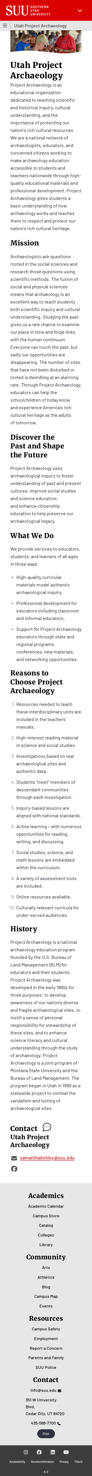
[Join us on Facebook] (39, 1452)
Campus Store (46, 1215)
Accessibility (17, 1461)
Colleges (46, 1234)
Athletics (46, 1277)
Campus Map (46, 1296)
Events (46, 1305)
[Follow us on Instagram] (26, 1452)
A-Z (46, 1471)
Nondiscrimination (42, 1461)
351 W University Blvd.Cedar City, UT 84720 (45, 1406)
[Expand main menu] (80, 10)
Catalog (46, 1225)
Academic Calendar (46, 1206)
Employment (46, 1338)
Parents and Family (46, 1357)
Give (46, 1434)
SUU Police (46, 1367)
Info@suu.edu (43, 1390)
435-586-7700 (43, 1422)
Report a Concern (46, 1348)
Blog (46, 1286)
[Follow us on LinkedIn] (53, 1452)
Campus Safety (46, 1328)
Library (46, 1244)
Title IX (78, 1461)
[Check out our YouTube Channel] (66, 1452)
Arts (46, 1267)
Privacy (64, 1461)
